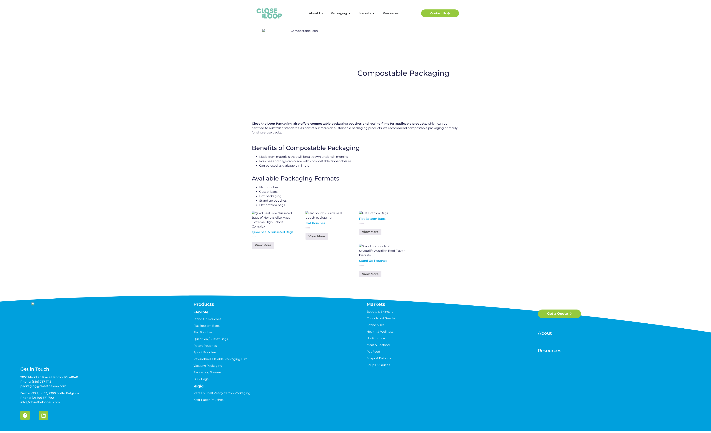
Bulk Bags (200, 379)
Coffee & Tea (376, 325)
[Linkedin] (43, 415)
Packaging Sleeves (207, 372)
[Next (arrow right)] (704, 216)
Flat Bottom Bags (206, 325)
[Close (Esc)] (707, 4)
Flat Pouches (203, 332)
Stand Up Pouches (207, 319)
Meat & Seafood (378, 345)
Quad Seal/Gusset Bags (210, 339)
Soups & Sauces (378, 365)
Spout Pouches (204, 352)
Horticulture (376, 338)
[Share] (699, 4)
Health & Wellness (380, 331)
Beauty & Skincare (380, 311)
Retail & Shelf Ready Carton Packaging (221, 393)
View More (263, 245)
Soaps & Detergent (381, 358)
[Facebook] (25, 415)
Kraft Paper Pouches (208, 400)
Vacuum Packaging (207, 365)
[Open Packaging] (349, 13)
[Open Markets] (373, 13)
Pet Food (373, 351)
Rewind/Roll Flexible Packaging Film (220, 359)
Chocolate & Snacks (381, 318)
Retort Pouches (205, 345)
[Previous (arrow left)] (6, 216)
